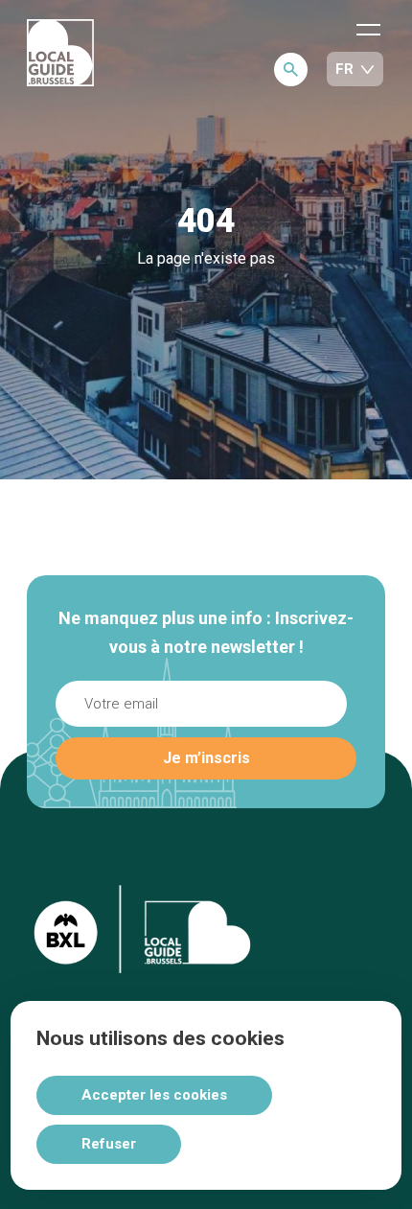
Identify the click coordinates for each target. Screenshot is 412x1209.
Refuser (108, 1143)
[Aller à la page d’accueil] (60, 54)
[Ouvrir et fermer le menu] (368, 28)
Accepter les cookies (154, 1095)
